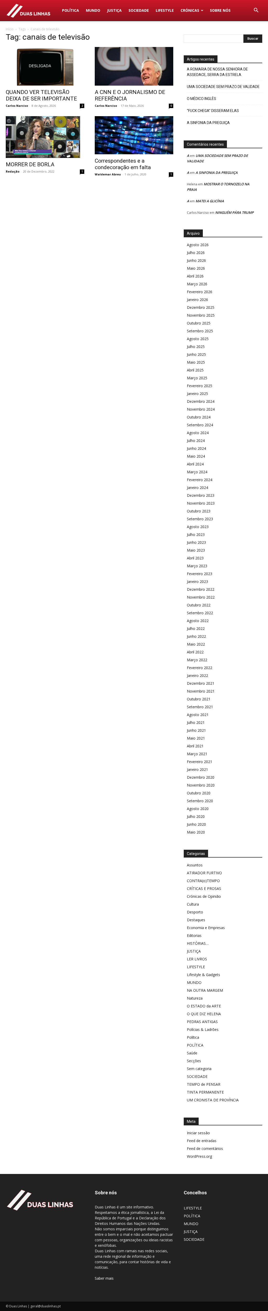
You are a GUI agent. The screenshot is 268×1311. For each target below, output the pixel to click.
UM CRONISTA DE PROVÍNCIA (213, 1099)
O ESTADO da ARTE (204, 1005)
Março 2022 (197, 659)
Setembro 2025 (200, 330)
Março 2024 (197, 471)
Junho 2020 (196, 824)
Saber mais (104, 1278)
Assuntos (195, 865)
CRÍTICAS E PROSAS (204, 888)
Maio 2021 (196, 738)
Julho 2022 (196, 628)
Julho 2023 (196, 534)
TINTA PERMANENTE (205, 1092)
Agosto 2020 (198, 808)
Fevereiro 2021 (199, 761)
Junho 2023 (196, 542)
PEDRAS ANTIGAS (202, 1021)
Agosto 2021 (198, 714)
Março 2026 (197, 283)
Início (10, 29)
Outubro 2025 (198, 323)
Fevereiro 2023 (199, 573)
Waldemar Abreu (108, 174)
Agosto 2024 (198, 432)
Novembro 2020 (201, 785)
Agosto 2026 (198, 244)
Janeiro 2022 (197, 675)
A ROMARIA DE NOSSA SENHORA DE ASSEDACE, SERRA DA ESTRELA (217, 72)
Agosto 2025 (198, 338)
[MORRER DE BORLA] (45, 137)
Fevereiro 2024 (199, 479)
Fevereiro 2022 (199, 667)
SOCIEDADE (139, 10)
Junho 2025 (196, 354)
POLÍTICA (70, 10)
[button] (256, 10)
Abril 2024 (195, 464)
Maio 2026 (196, 268)
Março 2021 (197, 753)
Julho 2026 (196, 252)
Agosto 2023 (198, 526)
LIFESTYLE (165, 10)
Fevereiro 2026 (199, 291)
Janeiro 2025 (197, 393)
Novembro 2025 (201, 315)
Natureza (195, 998)
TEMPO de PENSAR (203, 1084)
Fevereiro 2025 (199, 385)
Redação (12, 171)
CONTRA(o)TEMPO (203, 880)
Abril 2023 (195, 558)
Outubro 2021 (198, 698)
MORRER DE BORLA (30, 164)
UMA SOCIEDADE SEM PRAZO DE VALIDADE (223, 87)
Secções (194, 1060)
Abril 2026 (195, 276)
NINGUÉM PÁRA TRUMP (234, 212)
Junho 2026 (196, 260)
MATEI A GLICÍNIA (210, 201)
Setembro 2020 (200, 800)
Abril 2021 (195, 745)
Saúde (192, 1052)
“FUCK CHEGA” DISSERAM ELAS (213, 111)
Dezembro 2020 (200, 777)
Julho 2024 (196, 440)
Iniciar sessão (198, 1132)
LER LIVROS (197, 958)
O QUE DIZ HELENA (204, 1013)
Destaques (196, 919)
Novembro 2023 (201, 503)
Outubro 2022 (198, 605)
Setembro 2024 (200, 424)
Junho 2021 (196, 730)
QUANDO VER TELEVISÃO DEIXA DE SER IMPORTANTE (41, 95)
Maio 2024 (196, 456)
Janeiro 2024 (197, 487)
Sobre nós (220, 10)
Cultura (193, 904)
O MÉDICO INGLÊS (201, 99)
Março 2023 (197, 565)
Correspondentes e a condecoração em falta (123, 164)
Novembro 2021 (201, 691)
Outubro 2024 (198, 417)
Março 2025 (197, 377)
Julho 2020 (196, 816)
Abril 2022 (195, 651)
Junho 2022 (196, 636)
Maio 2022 (196, 644)
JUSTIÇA (114, 10)
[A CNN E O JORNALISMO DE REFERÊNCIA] (134, 66)
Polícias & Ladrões (203, 1029)
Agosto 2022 (198, 620)
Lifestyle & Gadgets (203, 974)
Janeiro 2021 (197, 769)
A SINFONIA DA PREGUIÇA (208, 123)
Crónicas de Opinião (204, 896)
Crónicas (190, 10)
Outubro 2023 (198, 511)
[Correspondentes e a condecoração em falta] (134, 135)
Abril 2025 (195, 370)
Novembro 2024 (201, 409)
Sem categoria (199, 1068)
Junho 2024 (196, 448)
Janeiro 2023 (197, 581)
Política (193, 1037)
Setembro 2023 (200, 518)
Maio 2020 (196, 832)
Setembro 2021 (200, 706)
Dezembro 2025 (200, 307)
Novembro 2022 (201, 597)
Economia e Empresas (206, 927)
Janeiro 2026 (197, 299)
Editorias (194, 935)
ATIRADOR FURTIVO (204, 872)
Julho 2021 (196, 722)
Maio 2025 (196, 362)
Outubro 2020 (198, 792)
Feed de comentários (205, 1148)
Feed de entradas (201, 1140)
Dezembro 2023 (200, 495)
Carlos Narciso (17, 106)
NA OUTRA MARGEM (205, 990)
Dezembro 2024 (200, 401)
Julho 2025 (196, 346)
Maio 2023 (196, 550)
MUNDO (93, 10)
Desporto (195, 912)
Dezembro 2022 (200, 589)
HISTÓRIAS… (198, 943)
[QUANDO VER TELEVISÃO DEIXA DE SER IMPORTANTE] (45, 66)
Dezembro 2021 (200, 683)
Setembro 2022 (200, 612)
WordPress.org (199, 1156)
